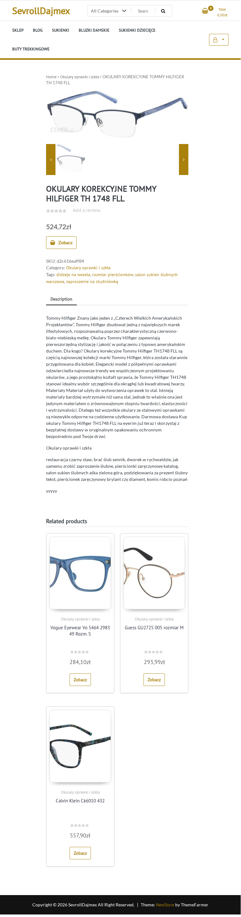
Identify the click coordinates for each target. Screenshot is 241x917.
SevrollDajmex (41, 10)
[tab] (61, 299)
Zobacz (65, 242)
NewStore (165, 905)
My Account (218, 40)
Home (51, 77)
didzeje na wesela (73, 274)
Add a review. (87, 210)
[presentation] (50, 159)
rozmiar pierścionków (112, 274)
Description (61, 299)
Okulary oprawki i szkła (79, 77)
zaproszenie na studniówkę (92, 281)
